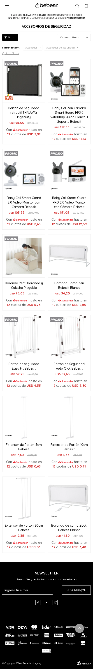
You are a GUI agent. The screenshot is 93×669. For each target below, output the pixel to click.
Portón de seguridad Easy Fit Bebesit (24, 366)
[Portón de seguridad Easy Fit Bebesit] (23, 336)
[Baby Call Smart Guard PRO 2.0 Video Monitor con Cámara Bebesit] (69, 170)
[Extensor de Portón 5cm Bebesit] (23, 417)
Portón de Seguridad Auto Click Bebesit (69, 366)
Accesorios (31, 47)
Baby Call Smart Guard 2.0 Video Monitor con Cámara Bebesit (24, 202)
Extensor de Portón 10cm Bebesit (69, 447)
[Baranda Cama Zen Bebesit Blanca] (69, 255)
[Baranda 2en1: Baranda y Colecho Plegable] (23, 255)
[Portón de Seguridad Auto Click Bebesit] (69, 336)
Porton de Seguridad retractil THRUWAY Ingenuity (23, 112)
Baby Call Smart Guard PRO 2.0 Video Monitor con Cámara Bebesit (69, 202)
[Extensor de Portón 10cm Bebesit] (69, 417)
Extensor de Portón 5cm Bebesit (24, 447)
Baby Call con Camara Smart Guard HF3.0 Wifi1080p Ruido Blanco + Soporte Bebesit (69, 115)
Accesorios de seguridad (60, 47)
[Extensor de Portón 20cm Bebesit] (23, 498)
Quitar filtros (10, 53)
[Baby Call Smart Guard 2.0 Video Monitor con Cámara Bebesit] (23, 170)
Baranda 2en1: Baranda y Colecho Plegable (24, 285)
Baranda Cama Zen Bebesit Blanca (69, 285)
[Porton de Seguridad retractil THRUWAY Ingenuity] (23, 80)
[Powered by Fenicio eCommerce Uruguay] (84, 663)
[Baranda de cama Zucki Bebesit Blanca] (69, 498)
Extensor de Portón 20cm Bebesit (24, 527)
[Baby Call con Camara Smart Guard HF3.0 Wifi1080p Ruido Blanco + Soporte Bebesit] (69, 80)
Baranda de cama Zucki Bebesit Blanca (69, 527)
